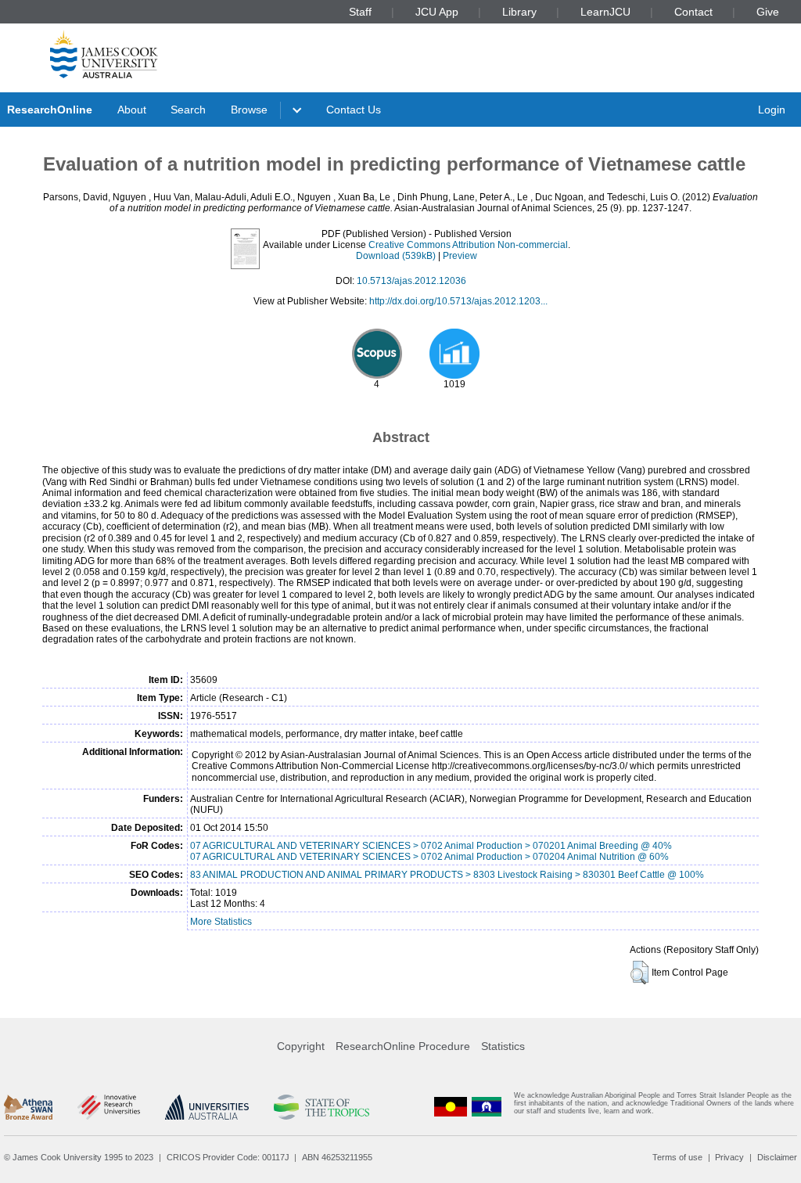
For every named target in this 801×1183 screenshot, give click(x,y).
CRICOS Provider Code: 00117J (228, 1157)
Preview (460, 255)
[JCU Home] (104, 54)
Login (771, 109)
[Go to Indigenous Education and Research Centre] (450, 1106)
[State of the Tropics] (321, 1107)
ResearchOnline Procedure (403, 1046)
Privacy (729, 1157)
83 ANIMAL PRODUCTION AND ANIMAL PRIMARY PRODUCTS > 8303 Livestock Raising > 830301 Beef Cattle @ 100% (447, 874)
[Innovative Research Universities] (108, 1107)
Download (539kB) (396, 255)
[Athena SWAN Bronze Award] (28, 1107)
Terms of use (677, 1157)
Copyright (301, 1046)
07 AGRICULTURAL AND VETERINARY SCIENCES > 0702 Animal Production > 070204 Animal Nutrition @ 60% (429, 856)
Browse (249, 109)
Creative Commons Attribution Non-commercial (468, 244)
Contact (693, 11)
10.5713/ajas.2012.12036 (411, 280)
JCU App (436, 11)
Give (767, 11)
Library (519, 11)
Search (188, 109)
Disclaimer (777, 1157)
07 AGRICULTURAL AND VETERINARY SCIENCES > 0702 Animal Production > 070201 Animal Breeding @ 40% (431, 845)
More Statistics (221, 921)
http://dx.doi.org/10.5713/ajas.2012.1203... (458, 301)
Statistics (503, 1046)
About (131, 109)
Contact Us (353, 109)
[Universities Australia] (207, 1107)
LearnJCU (605, 11)
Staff (360, 11)
